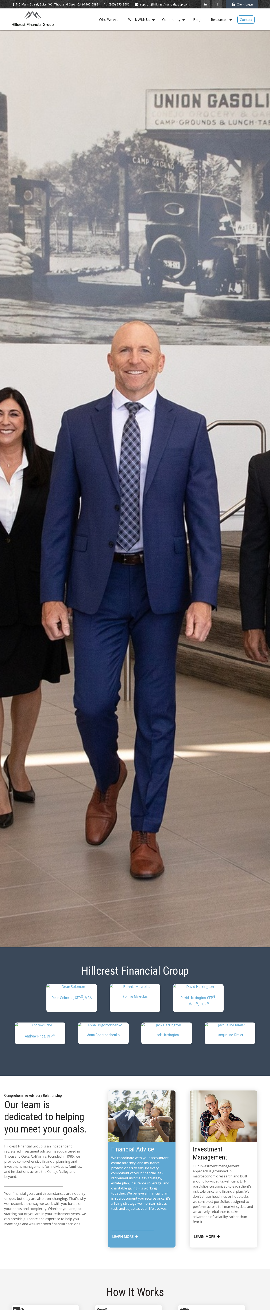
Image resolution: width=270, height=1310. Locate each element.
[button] (108, 19)
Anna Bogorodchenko (103, 1035)
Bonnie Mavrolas (135, 996)
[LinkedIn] (205, 4)
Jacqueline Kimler (229, 1035)
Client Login (245, 4)
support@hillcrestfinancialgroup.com (165, 4)
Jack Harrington (167, 1035)
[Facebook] (217, 4)
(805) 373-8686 (119, 4)
